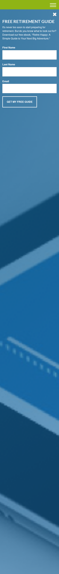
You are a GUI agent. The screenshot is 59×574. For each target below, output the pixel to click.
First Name (8, 47)
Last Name (8, 64)
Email (5, 81)
